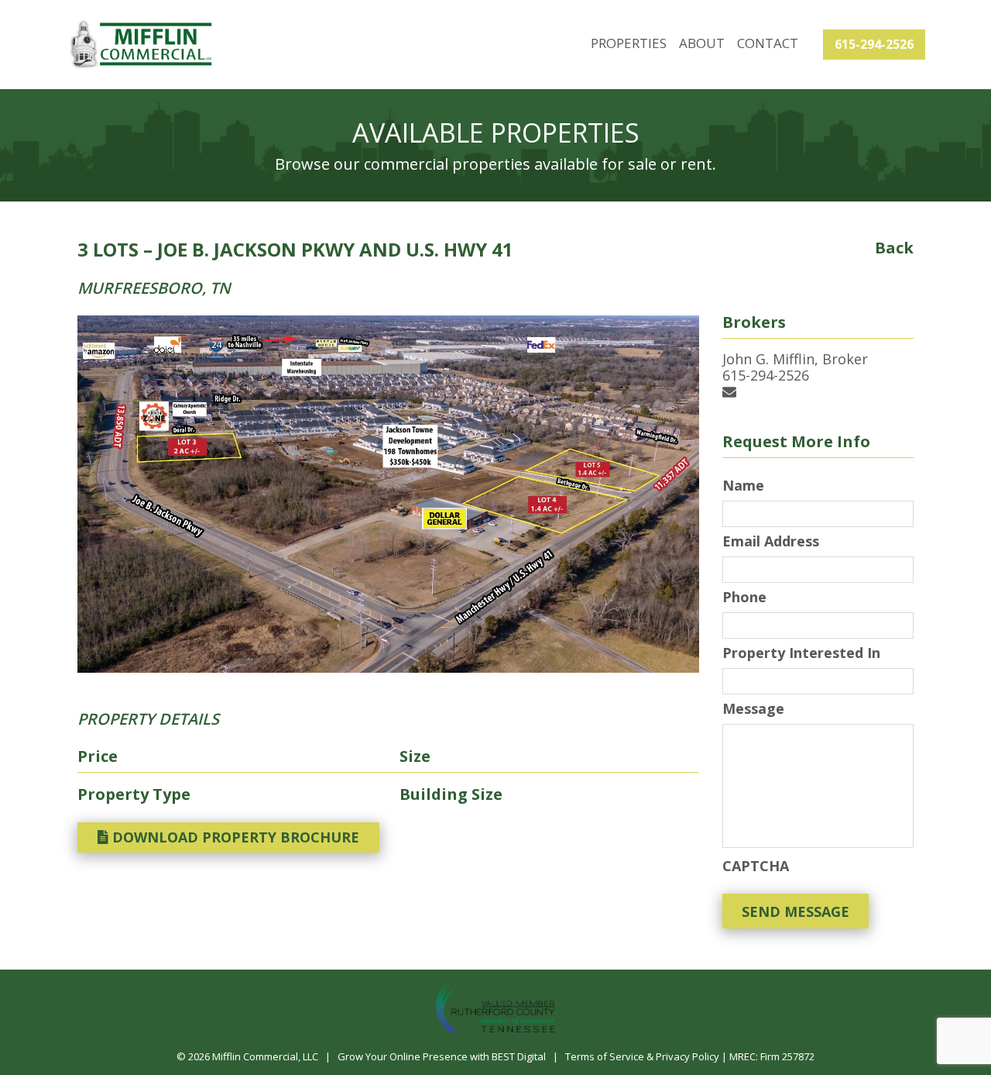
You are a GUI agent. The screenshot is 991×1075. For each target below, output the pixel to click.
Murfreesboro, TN (154, 287)
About (702, 43)
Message (753, 709)
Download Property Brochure (233, 837)
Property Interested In (801, 653)
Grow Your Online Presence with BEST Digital (442, 1056)
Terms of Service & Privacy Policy (642, 1056)
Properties (629, 43)
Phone (744, 597)
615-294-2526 (874, 44)
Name (743, 485)
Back (894, 247)
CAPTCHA (755, 866)
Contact (767, 43)
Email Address (770, 541)
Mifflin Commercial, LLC (265, 1056)
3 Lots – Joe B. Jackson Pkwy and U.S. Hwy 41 (295, 249)
